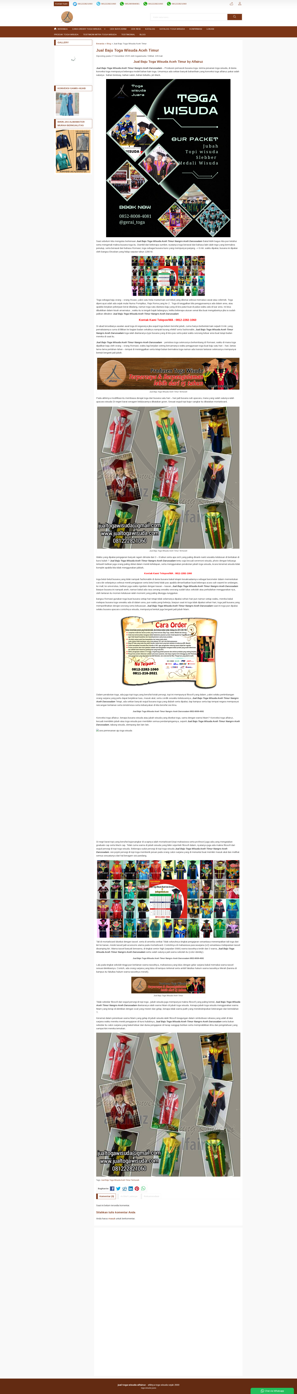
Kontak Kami (61, 4)
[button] (234, 17)
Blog (143, 34)
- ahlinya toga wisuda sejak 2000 (148, 1384)
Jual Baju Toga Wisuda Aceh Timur (127, 50)
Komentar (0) (106, 1196)
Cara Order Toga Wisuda (86, 29)
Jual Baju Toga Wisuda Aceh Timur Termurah (120, 1180)
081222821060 (85, 4)
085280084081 (132, 4)
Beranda (62, 29)
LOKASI (210, 29)
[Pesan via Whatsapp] (231, 4)
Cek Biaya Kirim (118, 29)
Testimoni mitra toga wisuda (100, 34)
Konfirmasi (195, 29)
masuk (111, 1218)
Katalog (150, 29)
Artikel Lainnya (129, 1196)
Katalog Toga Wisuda (172, 29)
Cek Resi (136, 29)
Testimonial (128, 34)
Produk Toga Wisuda (66, 34)
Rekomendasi (151, 1196)
